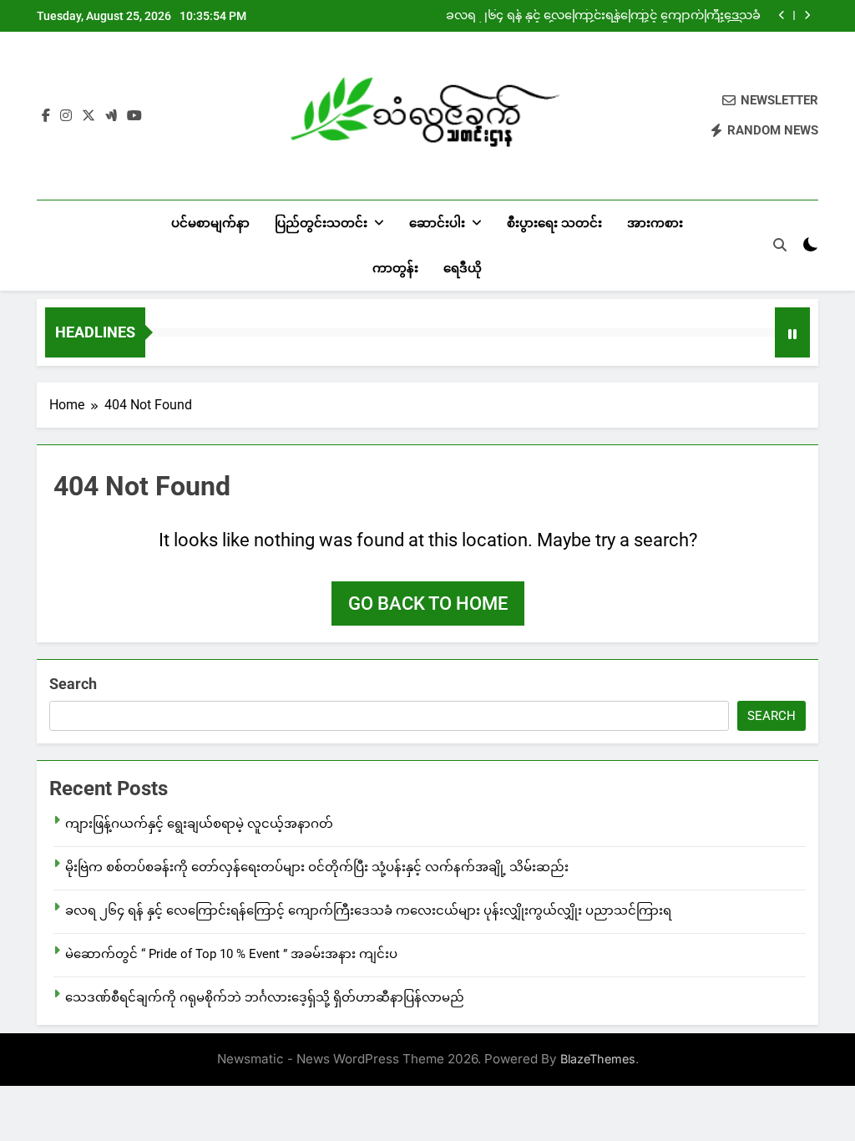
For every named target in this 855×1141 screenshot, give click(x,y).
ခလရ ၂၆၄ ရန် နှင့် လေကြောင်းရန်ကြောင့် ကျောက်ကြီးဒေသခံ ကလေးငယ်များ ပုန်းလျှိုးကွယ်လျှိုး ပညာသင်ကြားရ (603, 16)
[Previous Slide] (782, 15)
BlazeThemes (597, 1059)
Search (73, 683)
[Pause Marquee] (792, 332)
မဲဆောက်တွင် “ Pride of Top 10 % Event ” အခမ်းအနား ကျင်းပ (231, 953)
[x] (88, 116)
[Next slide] (807, 15)
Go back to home (428, 603)
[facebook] (46, 116)
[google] (111, 116)
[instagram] (66, 116)
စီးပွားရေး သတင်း (554, 223)
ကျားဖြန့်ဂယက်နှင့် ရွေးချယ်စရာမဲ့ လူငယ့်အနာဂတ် (199, 823)
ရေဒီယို (462, 268)
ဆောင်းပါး (437, 223)
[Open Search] (780, 244)
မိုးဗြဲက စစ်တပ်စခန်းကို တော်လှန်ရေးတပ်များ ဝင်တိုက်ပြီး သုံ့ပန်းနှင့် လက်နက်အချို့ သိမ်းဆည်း (317, 867)
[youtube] (134, 116)
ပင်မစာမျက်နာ (210, 223)
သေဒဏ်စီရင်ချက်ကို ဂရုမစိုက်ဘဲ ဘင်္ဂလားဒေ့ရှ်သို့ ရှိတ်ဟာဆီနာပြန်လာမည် (264, 997)
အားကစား (655, 223)
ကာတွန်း (395, 268)
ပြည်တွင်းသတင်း (321, 223)
